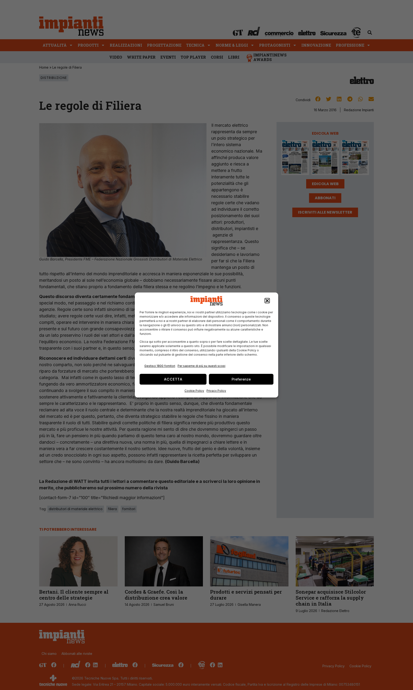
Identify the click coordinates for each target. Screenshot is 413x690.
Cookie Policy (194, 390)
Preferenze (241, 379)
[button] (267, 300)
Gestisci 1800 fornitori (159, 366)
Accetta (173, 379)
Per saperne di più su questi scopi (201, 366)
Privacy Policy (216, 390)
